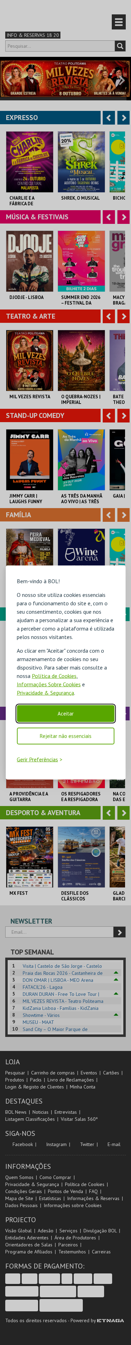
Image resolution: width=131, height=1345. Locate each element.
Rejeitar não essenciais (66, 735)
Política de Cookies (54, 675)
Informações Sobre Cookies (49, 683)
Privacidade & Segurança (45, 692)
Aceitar (66, 713)
